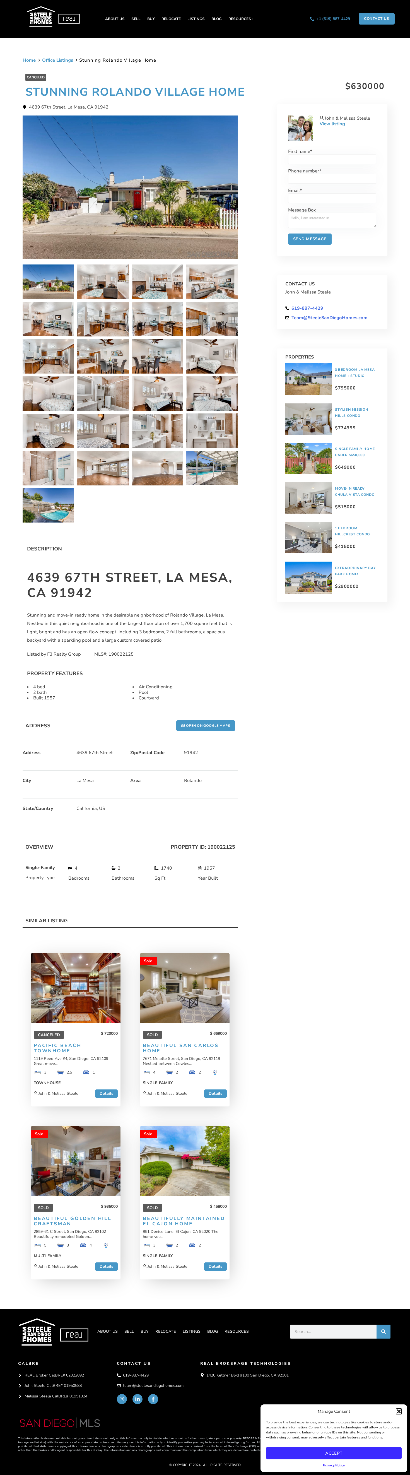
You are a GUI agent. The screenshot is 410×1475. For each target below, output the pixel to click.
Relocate (171, 18)
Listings (196, 18)
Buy (151, 18)
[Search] (383, 1332)
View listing (332, 124)
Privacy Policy (334, 1465)
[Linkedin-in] (137, 1399)
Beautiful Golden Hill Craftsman (73, 1221)
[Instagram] (122, 1399)
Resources (237, 1331)
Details (106, 1093)
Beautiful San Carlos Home (181, 1048)
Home (29, 60)
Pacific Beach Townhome (57, 1048)
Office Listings (57, 60)
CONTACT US (134, 1363)
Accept (334, 1453)
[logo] (53, 1332)
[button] (399, 1411)
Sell (136, 18)
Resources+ (240, 18)
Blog (216, 18)
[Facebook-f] (153, 1399)
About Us (115, 18)
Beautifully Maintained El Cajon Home (184, 1221)
